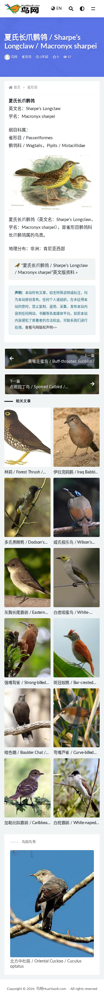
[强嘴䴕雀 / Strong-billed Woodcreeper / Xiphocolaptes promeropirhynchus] (27, 647)
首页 (17, 87)
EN (59, 9)
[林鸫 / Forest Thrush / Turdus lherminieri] (27, 437)
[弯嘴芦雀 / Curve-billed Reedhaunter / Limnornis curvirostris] (76, 718)
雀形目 (26, 57)
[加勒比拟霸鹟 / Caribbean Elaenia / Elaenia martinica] (27, 787)
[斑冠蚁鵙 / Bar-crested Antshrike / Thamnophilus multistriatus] (76, 647)
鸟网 (14, 57)
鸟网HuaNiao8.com (51, 988)
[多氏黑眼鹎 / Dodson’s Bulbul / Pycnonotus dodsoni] (27, 507)
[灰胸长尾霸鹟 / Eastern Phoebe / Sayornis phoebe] (27, 577)
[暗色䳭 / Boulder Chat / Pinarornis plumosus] (27, 718)
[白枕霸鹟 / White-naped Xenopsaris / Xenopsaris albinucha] (76, 787)
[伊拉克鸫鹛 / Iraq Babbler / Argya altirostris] (76, 437)
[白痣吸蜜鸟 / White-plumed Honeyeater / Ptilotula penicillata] (76, 577)
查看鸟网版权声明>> (41, 327)
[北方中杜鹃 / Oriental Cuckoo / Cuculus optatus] (52, 903)
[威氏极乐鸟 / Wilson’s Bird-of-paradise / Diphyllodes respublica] (76, 507)
